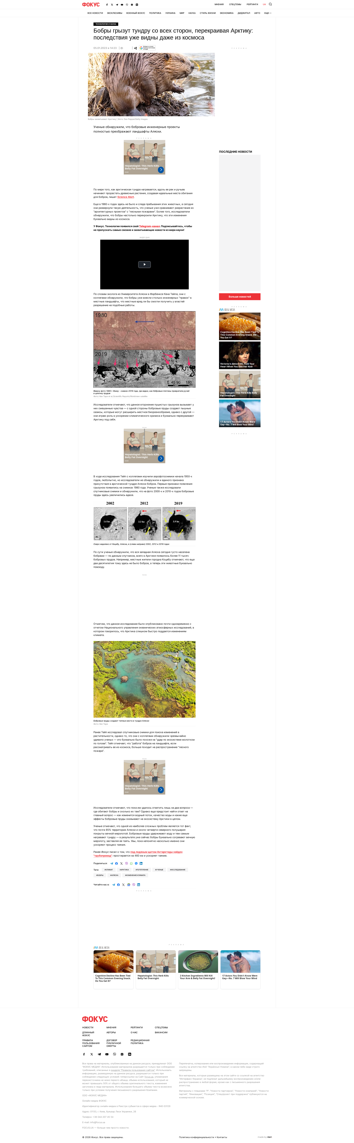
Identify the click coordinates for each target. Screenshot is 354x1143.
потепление (142, 870)
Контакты (222, 1137)
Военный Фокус (135, 13)
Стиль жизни (208, 13)
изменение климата (135, 875)
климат (109, 870)
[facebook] (84, 1054)
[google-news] (122, 1054)
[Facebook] (107, 5)
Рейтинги (252, 4)
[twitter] (91, 1054)
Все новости (95, 13)
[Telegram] (116, 5)
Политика (155, 13)
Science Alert (125, 196)
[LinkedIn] (136, 5)
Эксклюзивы (114, 13)
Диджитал (244, 13)
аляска (114, 875)
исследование (178, 870)
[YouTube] (121, 5)
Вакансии (161, 1032)
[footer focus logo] (95, 1019)
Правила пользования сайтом (91, 1043)
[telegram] (99, 1054)
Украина (170, 13)
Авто (257, 13)
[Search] (270, 4)
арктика (125, 870)
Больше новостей (240, 296)
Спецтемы (235, 4)
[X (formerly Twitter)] (112, 5)
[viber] (114, 1054)
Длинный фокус (88, 1034)
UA (264, 4)
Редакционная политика (140, 1042)
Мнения (219, 4)
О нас (134, 1032)
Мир (182, 13)
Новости (87, 1027)
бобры (100, 875)
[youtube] (107, 1054)
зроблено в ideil (265, 1137)
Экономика (227, 13)
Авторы (111, 1032)
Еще (266, 13)
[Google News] (131, 5)
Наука (192, 13)
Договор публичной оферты (113, 1043)
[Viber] (126, 5)
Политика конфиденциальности (196, 1137)
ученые (159, 870)
